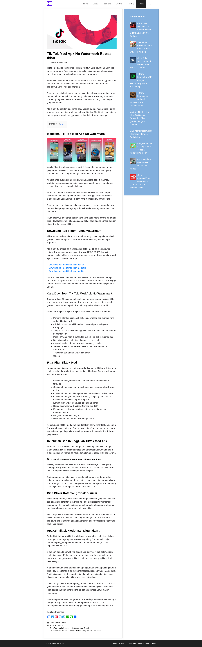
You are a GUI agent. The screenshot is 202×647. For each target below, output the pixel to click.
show (62, 124)
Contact (122, 643)
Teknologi (130, 4)
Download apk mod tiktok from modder (67, 271)
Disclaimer (132, 643)
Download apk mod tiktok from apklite (66, 265)
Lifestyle (119, 4)
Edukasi (96, 4)
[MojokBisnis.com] (49, 4)
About (115, 643)
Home (85, 4)
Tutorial (141, 4)
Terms (154, 643)
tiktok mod (59, 625)
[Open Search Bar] (149, 4)
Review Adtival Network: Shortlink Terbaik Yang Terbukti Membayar (75, 631)
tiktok (52, 625)
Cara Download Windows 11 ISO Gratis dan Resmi (69, 628)
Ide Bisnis (107, 4)
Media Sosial (55, 623)
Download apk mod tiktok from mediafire (67, 268)
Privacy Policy (143, 643)
